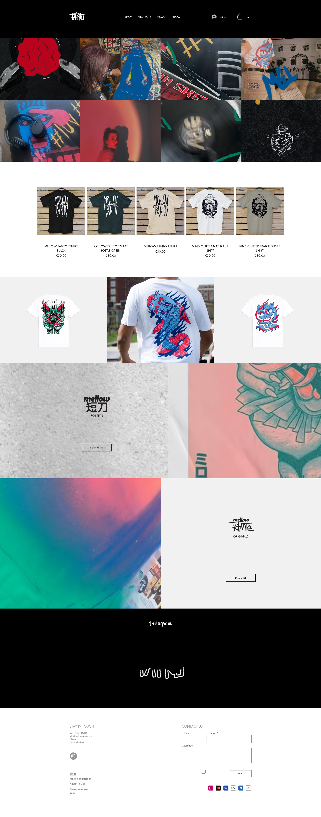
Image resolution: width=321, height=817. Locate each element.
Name (185, 733)
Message (187, 745)
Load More (160, 268)
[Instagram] (73, 756)
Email (213, 733)
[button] (239, 16)
